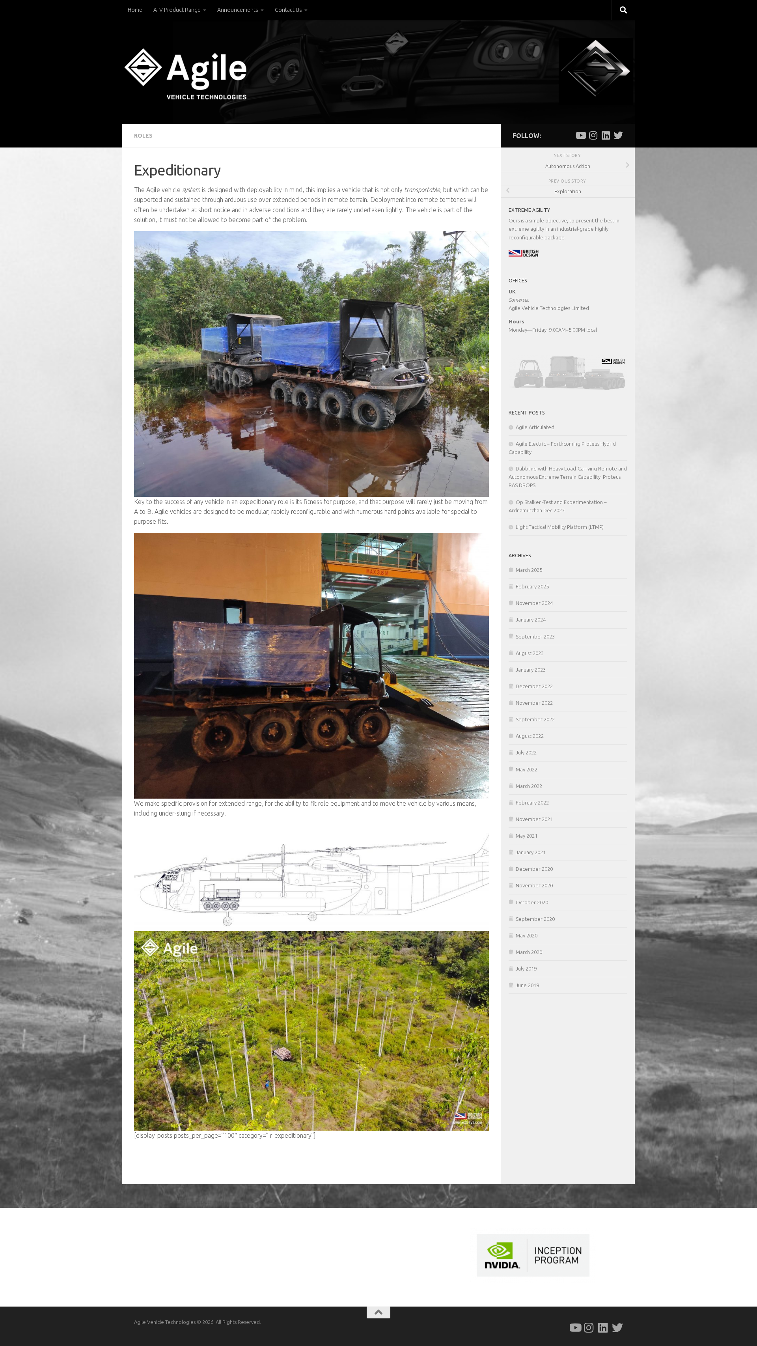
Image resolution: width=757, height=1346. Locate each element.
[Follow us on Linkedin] (605, 135)
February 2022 (532, 802)
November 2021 (534, 819)
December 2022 (534, 686)
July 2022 (526, 752)
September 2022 (535, 719)
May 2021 (526, 835)
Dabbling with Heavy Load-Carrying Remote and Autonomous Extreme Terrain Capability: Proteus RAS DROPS (568, 477)
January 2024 (531, 619)
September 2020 (535, 919)
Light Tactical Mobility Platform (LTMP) (560, 527)
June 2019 (527, 985)
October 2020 (532, 902)
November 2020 (534, 885)
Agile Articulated (535, 427)
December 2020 (534, 869)
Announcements (237, 10)
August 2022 (530, 736)
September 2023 (535, 636)
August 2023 (530, 653)
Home (135, 10)
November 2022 (534, 703)
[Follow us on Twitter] (618, 135)
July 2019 (526, 968)
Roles (143, 136)
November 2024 (534, 603)
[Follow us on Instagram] (593, 135)
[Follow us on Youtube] (580, 135)
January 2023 (531, 669)
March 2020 (529, 952)
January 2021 (531, 852)
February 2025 (532, 586)
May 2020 (526, 935)
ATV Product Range (177, 10)
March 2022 (529, 786)
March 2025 (529, 570)
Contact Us (288, 10)
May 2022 (526, 769)
